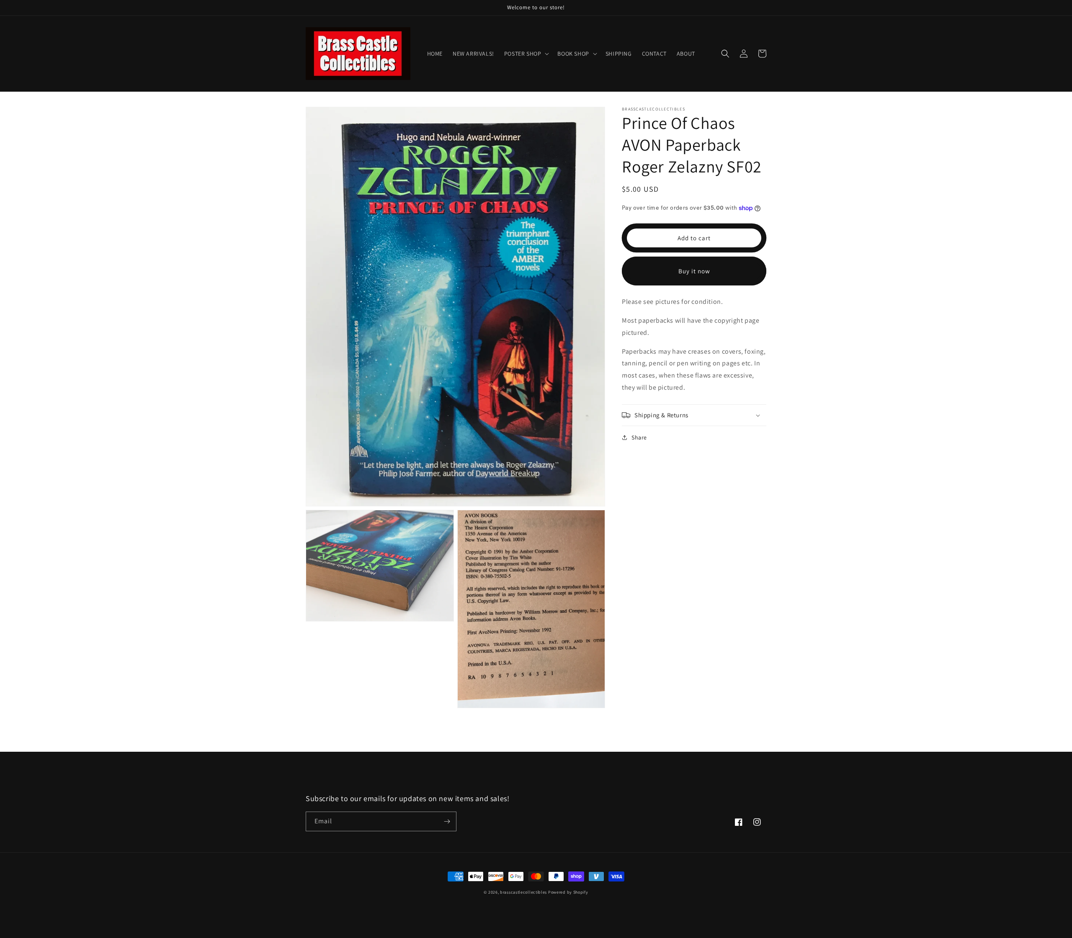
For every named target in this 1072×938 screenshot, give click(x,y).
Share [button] (639, 437)
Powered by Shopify (568, 892)
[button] (526, 53)
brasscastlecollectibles (523, 892)
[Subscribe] (447, 821)
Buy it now (694, 271)
